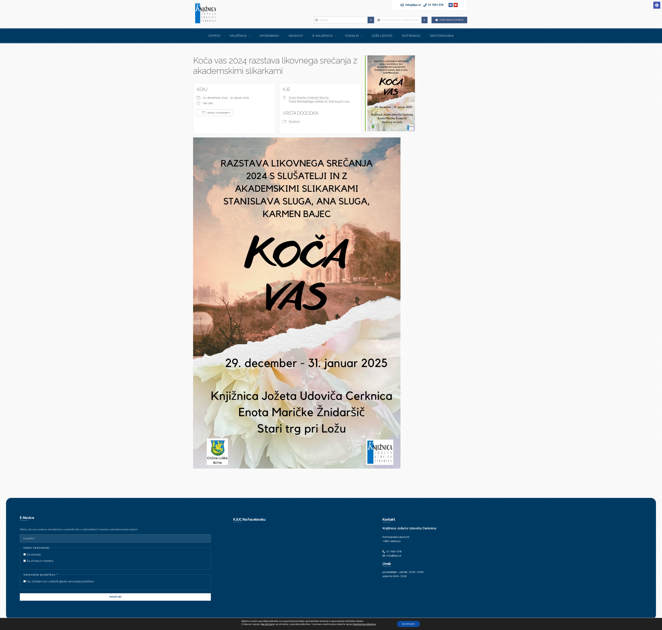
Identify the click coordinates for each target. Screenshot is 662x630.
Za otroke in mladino (39, 561)
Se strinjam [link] (267, 624)
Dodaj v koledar (217, 113)
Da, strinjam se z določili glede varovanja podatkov (60, 581)
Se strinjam (408, 624)
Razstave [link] (294, 121)
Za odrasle (33, 554)
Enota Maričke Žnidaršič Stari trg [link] (309, 97)
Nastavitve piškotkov (364, 624)
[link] (656, 5)
